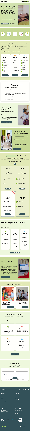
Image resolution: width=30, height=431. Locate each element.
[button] (28, 1)
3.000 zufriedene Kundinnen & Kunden (19, 136)
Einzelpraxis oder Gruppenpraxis (6, 111)
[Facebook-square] (25, 389)
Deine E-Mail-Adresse (5, 369)
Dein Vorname (17, 369)
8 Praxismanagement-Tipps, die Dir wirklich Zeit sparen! (22, 303)
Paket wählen (8, 188)
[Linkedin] (26, 389)
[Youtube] (28, 389)
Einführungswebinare (18, 145)
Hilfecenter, (24, 144)
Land (3, 372)
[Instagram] (23, 389)
